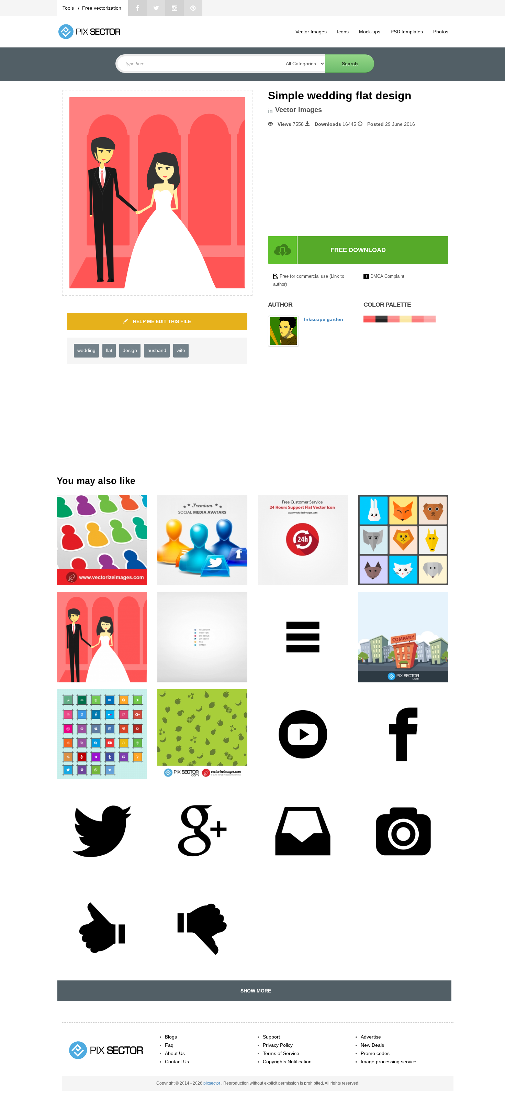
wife (181, 350)
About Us (175, 1053)
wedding (86, 350)
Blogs (171, 1037)
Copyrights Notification (287, 1061)
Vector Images (311, 31)
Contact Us (177, 1061)
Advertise (371, 1037)
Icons (343, 31)
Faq (169, 1045)
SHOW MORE (254, 990)
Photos (440, 31)
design (130, 350)
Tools (69, 8)
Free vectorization (101, 8)
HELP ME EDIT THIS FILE (161, 321)
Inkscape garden (323, 319)
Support (271, 1037)
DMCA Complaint (387, 276)
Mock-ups (369, 31)
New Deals (372, 1045)
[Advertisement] (325, 182)
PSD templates (407, 31)
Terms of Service (281, 1053)
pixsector (212, 1083)
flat (109, 350)
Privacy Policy (278, 1045)
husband (156, 350)
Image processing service (388, 1061)
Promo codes (375, 1053)
